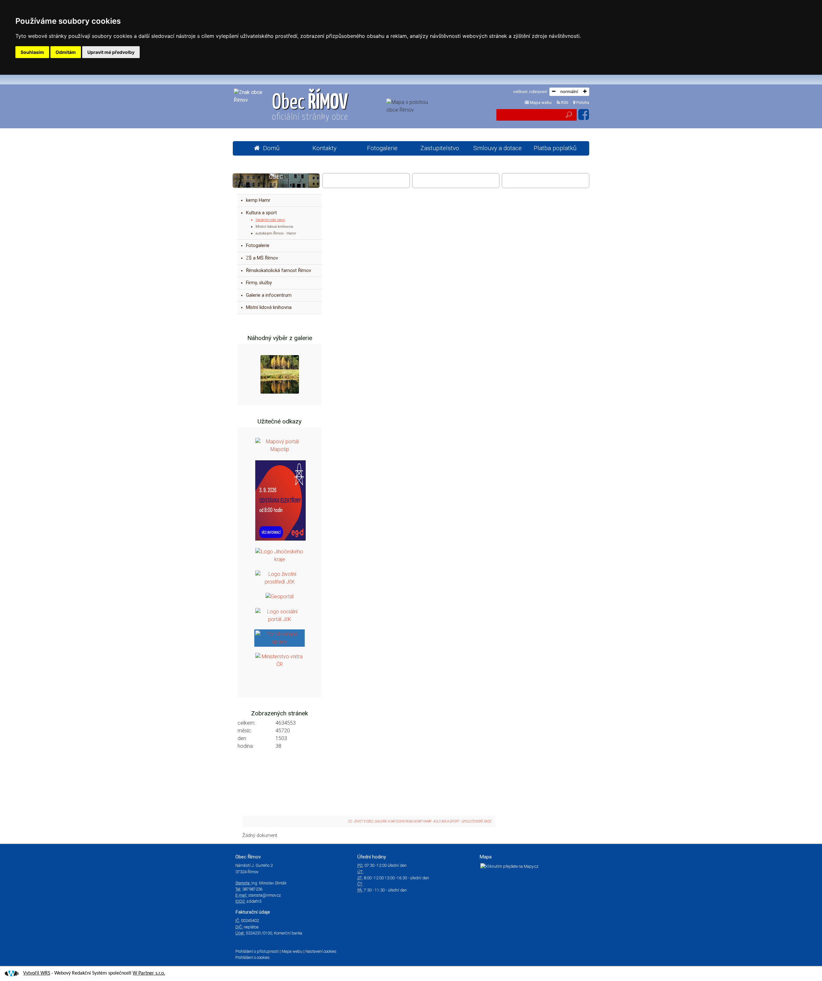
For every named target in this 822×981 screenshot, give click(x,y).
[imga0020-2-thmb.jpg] (280, 374)
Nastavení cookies (321, 951)
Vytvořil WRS (36, 973)
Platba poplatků (555, 148)
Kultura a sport (261, 213)
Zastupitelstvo (439, 148)
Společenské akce (270, 220)
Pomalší (545, 177)
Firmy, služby (259, 283)
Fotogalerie (382, 148)
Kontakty (324, 148)
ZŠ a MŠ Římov (262, 258)
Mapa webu (540, 102)
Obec (310, 107)
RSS (564, 102)
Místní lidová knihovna (274, 226)
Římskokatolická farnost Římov (278, 270)
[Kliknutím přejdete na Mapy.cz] (509, 866)
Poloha (582, 102)
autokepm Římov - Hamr (276, 233)
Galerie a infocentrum (269, 295)
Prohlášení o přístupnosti (257, 951)
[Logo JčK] (279, 555)
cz (350, 821)
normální (569, 91)
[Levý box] (279, 445)
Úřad (366, 177)
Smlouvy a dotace (497, 148)
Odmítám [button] (66, 52)
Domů (271, 148)
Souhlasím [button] (32, 52)
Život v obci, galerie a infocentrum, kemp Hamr (456, 180)
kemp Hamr (258, 200)
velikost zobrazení (530, 91)
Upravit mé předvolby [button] (111, 52)
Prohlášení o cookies (252, 957)
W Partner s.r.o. (149, 973)
